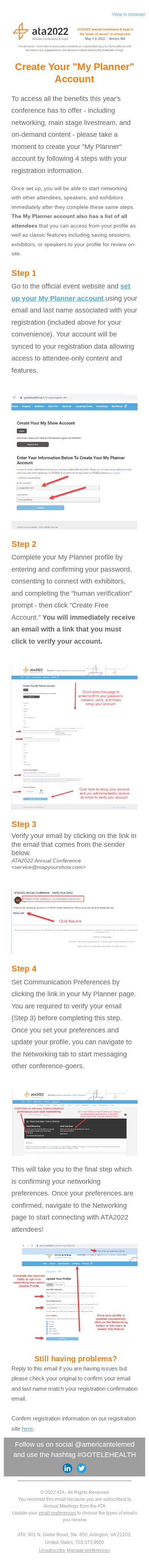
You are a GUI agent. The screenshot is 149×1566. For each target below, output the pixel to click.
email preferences (57, 1513)
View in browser (128, 14)
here (27, 1428)
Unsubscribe (52, 1550)
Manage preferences (88, 1550)
